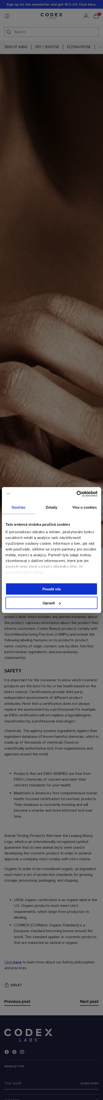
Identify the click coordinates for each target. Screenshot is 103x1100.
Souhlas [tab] (18, 507)
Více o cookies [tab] (84, 507)
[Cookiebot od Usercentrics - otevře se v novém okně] (76, 494)
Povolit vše (51, 589)
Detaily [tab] (51, 507)
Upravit (49, 603)
